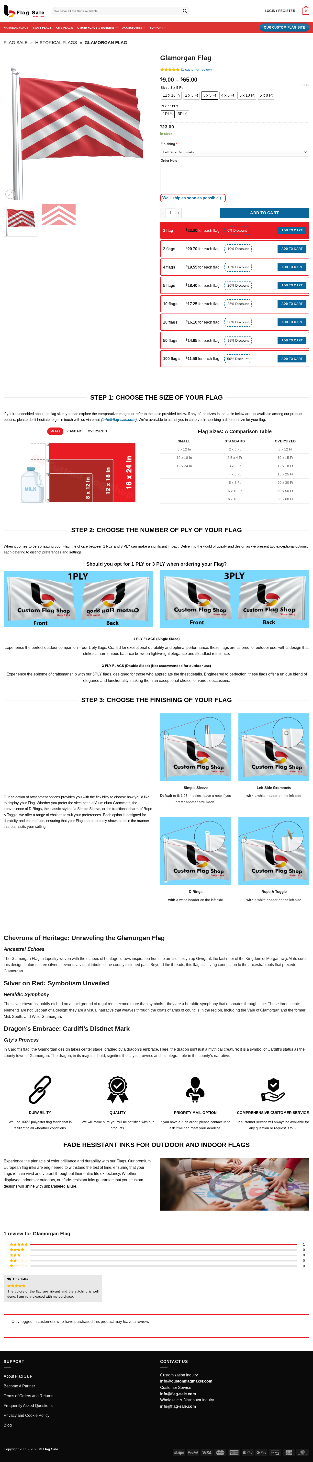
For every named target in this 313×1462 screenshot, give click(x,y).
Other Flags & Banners (96, 27)
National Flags (16, 27)
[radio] (171, 95)
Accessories (132, 27)
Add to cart (264, 213)
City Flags (64, 27)
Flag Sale (16, 42)
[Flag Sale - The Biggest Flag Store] (24, 11)
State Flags (42, 27)
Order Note (169, 160)
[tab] (55, 431)
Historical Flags (56, 42)
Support (156, 27)
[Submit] (185, 11)
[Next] (143, 126)
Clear (305, 85)
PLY (164, 106)
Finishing (169, 144)
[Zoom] (10, 194)
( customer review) (196, 69)
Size (164, 88)
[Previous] (12, 126)
